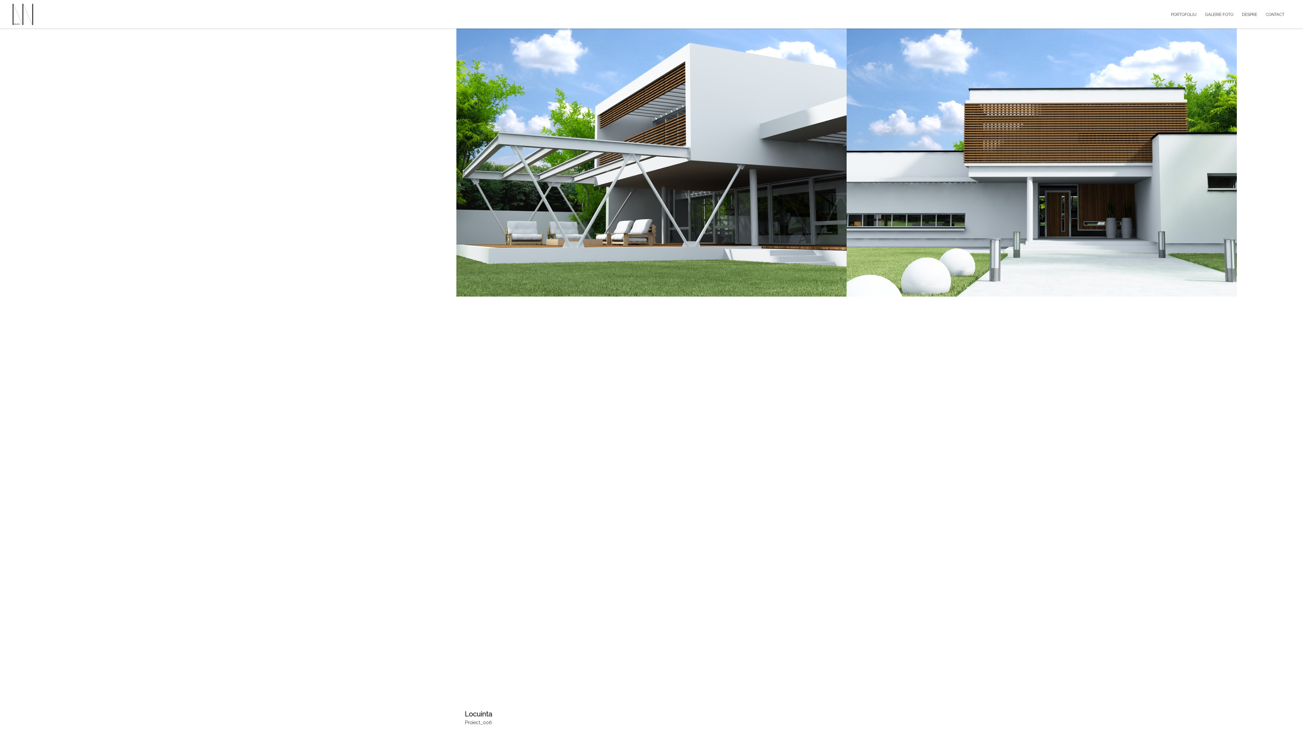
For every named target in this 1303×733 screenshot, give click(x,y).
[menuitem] (1188, 14)
